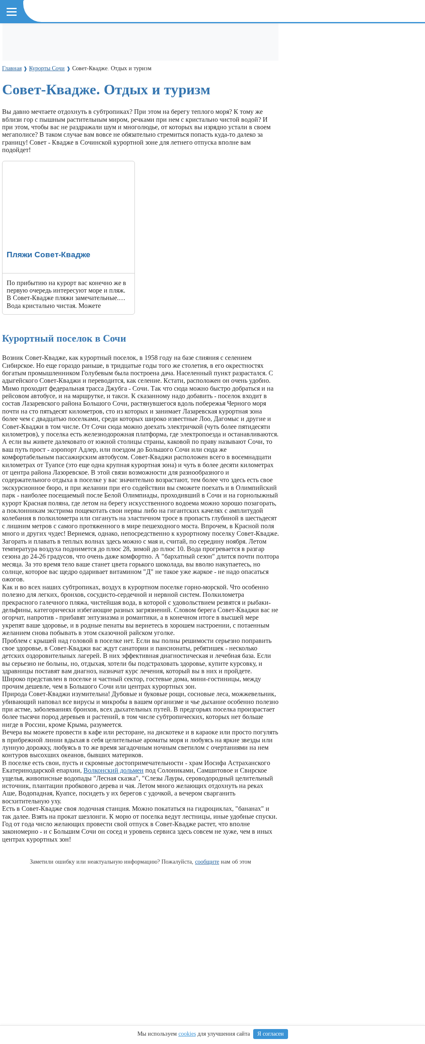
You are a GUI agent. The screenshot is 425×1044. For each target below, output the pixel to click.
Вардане (359, 90)
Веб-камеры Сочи (37, 61)
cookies (187, 1034)
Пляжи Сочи (150, 38)
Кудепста (189, 90)
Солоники (156, 90)
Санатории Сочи (199, 38)
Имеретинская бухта (42, 105)
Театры (240, 38)
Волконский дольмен (113, 770)
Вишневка (120, 90)
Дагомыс (86, 90)
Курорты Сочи (31, 75)
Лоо (38, 90)
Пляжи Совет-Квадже (33, 164)
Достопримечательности (45, 38)
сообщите (207, 861)
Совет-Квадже (230, 90)
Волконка (308, 90)
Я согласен (270, 1034)
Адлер (17, 90)
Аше (334, 90)
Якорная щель (99, 105)
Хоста (59, 90)
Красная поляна (149, 105)
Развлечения (107, 38)
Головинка (273, 90)
